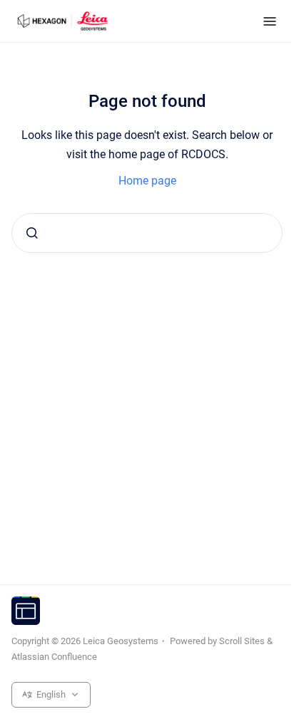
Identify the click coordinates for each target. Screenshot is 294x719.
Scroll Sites (242, 641)
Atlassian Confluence (54, 656)
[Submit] (32, 233)
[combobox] (147, 233)
